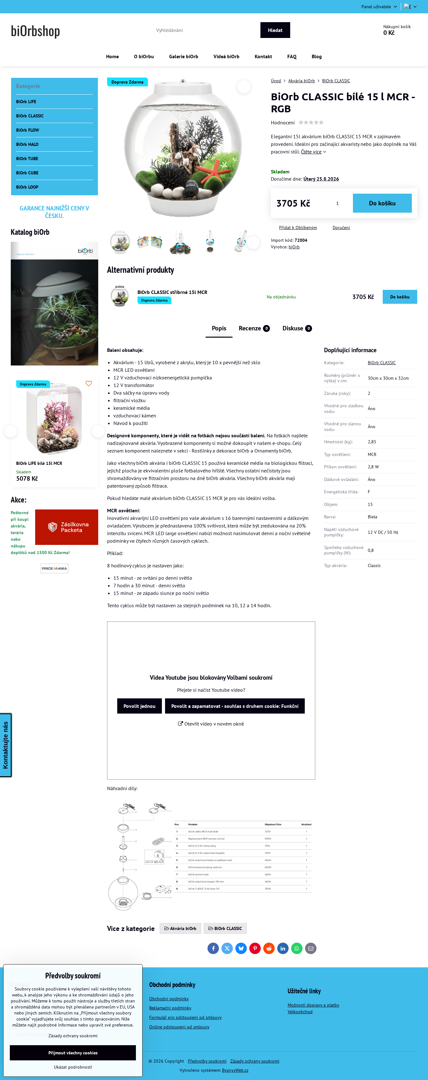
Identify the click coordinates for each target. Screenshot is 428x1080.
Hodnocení (283, 122)
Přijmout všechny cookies (73, 1053)
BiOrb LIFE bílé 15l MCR (39, 463)
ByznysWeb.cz (235, 1070)
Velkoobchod (300, 1011)
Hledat (275, 30)
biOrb (294, 247)
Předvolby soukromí (207, 1061)
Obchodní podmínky (169, 999)
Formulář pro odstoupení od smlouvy (185, 1017)
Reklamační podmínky (170, 1008)
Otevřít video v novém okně (213, 724)
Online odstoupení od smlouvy (179, 1027)
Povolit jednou (140, 706)
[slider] (311, 122)
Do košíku (382, 203)
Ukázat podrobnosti (73, 1067)
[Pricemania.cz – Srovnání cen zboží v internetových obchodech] (54, 572)
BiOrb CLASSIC (382, 362)
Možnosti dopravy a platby (313, 1005)
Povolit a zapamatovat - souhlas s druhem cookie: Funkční (234, 706)
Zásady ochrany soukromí (254, 1061)
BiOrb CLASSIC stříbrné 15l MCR (172, 292)
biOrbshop (35, 30)
